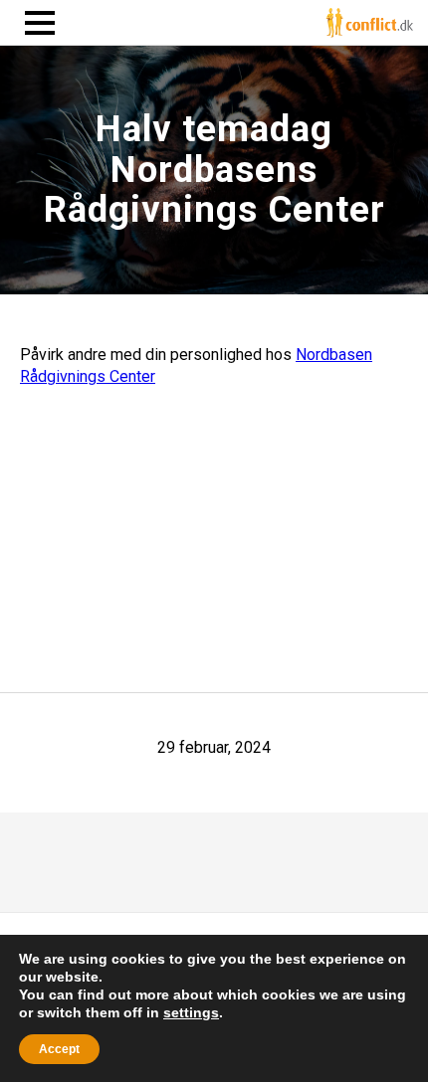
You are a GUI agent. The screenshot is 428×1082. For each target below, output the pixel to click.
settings (191, 1012)
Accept (59, 1049)
